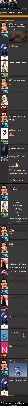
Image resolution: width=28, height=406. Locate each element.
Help (25, 402)
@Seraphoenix (11, 170)
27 (9, 20)
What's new (9, 8)
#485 (26, 94)
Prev (1, 20)
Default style (2, 402)
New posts (1, 9)
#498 (26, 342)
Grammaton (4, 105)
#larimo (7, 13)
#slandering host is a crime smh (18, 13)
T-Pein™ (4, 122)
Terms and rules (19, 402)
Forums (2, 8)
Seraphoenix (4, 156)
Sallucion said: (10, 112)
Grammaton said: (11, 45)
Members (13, 8)
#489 (26, 184)
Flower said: (10, 296)
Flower (4, 72)
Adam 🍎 (4, 269)
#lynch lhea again (12, 13)
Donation (5, 8)
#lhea (9, 13)
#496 (26, 312)
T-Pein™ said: (10, 129)
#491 (26, 225)
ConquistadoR (4, 139)
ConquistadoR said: (11, 146)
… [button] (10, 20)
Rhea (1, 13)
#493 (26, 258)
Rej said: (10, 23)
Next (13, 20)
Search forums (4, 9)
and (13, 92)
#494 (26, 278)
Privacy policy (23, 402)
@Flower (10, 233)
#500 (26, 378)
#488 (26, 145)
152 (11, 20)
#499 (26, 359)
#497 (26, 329)
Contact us (16, 402)
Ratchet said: (10, 177)
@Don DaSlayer (11, 29)
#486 (26, 111)
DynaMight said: (11, 331)
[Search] (27, 8)
